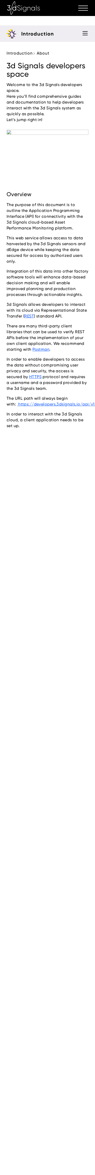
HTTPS (35, 376)
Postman (40, 349)
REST (29, 316)
